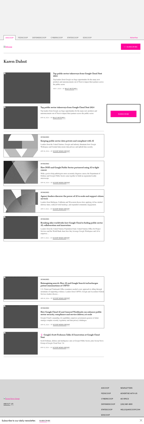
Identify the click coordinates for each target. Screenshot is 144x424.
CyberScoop (57, 37)
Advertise (134, 37)
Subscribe (132, 47)
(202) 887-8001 (126, 404)
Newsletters (126, 388)
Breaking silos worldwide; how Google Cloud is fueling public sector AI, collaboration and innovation (72, 224)
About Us (9, 404)
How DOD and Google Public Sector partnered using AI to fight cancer (70, 168)
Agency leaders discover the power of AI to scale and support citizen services (72, 197)
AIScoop (10, 37)
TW (126, 415)
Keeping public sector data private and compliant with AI (67, 140)
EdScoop (87, 37)
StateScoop (72, 37)
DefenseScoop (39, 37)
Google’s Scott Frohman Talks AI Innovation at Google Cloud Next (70, 336)
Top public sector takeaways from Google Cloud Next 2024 (77, 74)
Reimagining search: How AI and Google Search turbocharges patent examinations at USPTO (69, 284)
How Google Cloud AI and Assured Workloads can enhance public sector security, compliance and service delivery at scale (71, 313)
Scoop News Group (61, 151)
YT (138, 415)
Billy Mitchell (71, 89)
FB (121, 415)
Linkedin (130, 415)
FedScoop (23, 37)
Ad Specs (124, 398)
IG (134, 415)
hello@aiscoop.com (130, 409)
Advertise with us (128, 393)
